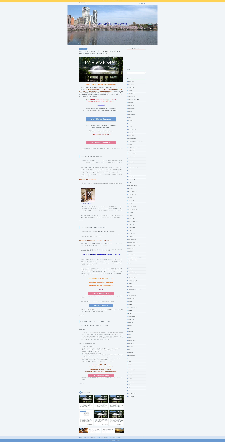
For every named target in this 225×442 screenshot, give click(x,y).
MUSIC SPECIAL (131, 93)
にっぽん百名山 (131, 150)
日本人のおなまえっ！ (133, 316)
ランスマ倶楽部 (131, 266)
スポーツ (130, 203)
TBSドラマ (130, 120)
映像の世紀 (130, 325)
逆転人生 (130, 379)
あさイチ (130, 126)
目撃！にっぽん (131, 355)
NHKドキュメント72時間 (83, 48)
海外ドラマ (130, 346)
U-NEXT (130, 123)
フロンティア (131, 248)
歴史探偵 (130, 337)
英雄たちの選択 (131, 370)
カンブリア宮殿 (131, 179)
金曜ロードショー (132, 382)
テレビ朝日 (130, 212)
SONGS (129, 117)
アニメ (129, 171)
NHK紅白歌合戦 (131, 114)
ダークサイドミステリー (133, 209)
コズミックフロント (132, 194)
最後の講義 (130, 331)
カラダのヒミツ (131, 176)
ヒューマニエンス (132, 239)
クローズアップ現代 (132, 185)
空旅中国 (130, 364)
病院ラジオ (130, 352)
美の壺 (129, 367)
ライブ (129, 263)
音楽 (129, 387)
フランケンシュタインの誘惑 (134, 245)
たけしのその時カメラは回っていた (135, 141)
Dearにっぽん (131, 87)
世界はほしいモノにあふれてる (134, 275)
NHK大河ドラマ (131, 108)
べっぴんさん (131, 162)
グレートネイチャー (132, 191)
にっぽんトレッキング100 (133, 147)
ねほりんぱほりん (132, 153)
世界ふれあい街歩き (132, 278)
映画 (129, 328)
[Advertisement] (136, 58)
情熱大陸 (130, 304)
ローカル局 (130, 269)
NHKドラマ (130, 102)
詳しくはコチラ (101, 105)
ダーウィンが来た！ (132, 206)
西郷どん (130, 373)
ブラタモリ (130, 251)
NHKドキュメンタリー (132, 96)
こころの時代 (131, 135)
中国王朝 (130, 283)
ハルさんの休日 (131, 233)
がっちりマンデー (132, 132)
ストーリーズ (131, 200)
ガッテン (130, 182)
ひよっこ (130, 159)
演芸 (129, 349)
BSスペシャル (131, 84)
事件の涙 (130, 286)
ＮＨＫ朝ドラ (131, 396)
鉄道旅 (129, 385)
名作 (129, 292)
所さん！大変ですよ (132, 307)
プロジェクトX (131, 254)
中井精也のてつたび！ (133, 281)
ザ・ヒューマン (131, 197)
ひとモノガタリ (131, 156)
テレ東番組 (130, 215)
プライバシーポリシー (84, 4)
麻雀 (129, 390)
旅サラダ (130, 313)
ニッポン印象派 (131, 227)
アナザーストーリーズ (133, 168)
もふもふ (130, 165)
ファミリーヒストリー (133, 242)
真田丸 (129, 358)
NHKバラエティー (132, 105)
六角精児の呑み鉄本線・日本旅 (134, 289)
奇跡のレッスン (131, 298)
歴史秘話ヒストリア (132, 340)
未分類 (129, 334)
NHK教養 (130, 111)
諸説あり (130, 376)
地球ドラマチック (132, 295)
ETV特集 (130, 90)
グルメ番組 (130, 188)
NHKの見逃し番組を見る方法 (101, 305)
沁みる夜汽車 (131, 343)
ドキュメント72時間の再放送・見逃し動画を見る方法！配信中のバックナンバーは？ (102, 254)
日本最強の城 (131, 319)
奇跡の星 (130, 301)
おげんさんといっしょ (133, 129)
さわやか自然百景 (132, 138)
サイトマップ (82, 2)
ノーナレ (130, 230)
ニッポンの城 (131, 224)
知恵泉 (129, 361)
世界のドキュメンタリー (133, 272)
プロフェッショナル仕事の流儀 (134, 257)
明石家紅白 (130, 322)
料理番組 (130, 310)
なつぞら (130, 144)
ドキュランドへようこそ (133, 221)
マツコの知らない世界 (133, 260)
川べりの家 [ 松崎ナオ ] (86, 203)
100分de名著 (131, 81)
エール (129, 173)
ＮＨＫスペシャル (132, 393)
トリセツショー (131, 218)
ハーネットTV (131, 236)
